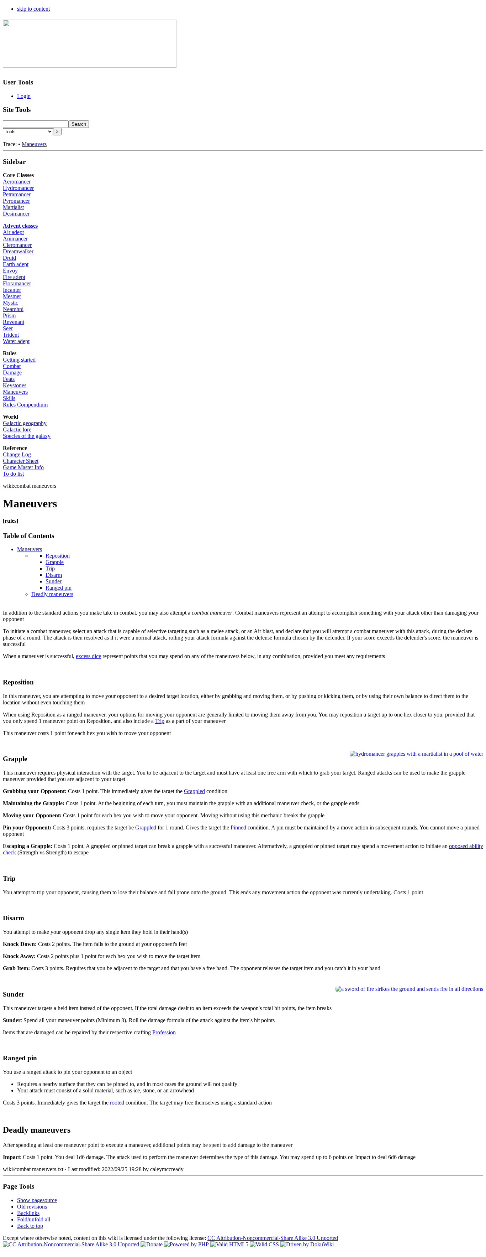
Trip (50, 568)
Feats (9, 379)
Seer (8, 328)
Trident (11, 335)
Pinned (238, 827)
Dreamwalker (18, 251)
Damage (12, 372)
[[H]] (89, 63)
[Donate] (152, 1244)
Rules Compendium (25, 405)
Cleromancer (17, 245)
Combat (12, 366)
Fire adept (14, 277)
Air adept (13, 232)
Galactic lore (17, 429)
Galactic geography (25, 423)
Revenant (13, 322)
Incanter (12, 290)
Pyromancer (16, 201)
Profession (164, 1032)
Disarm (54, 575)
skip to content (33, 9)
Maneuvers (34, 144)
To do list (13, 474)
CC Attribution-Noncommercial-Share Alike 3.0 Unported (272, 1238)
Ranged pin (59, 588)
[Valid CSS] (264, 1244)
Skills (9, 398)
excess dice (88, 656)
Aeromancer (17, 182)
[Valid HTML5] (229, 1244)
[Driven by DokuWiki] (307, 1244)
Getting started (19, 360)
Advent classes (20, 226)
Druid (9, 258)
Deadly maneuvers (52, 594)
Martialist (13, 207)
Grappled (194, 791)
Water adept (16, 341)
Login (24, 96)
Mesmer (12, 296)
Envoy (10, 271)
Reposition (58, 556)
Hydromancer (18, 188)
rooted (117, 1103)
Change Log (17, 454)
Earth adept (15, 264)
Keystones (14, 385)
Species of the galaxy (27, 436)
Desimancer (16, 214)
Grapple (55, 562)
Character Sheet (20, 461)
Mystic (10, 303)
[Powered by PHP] (186, 1244)
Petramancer (17, 194)
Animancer (15, 239)
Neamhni (13, 309)
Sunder (54, 581)
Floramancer (17, 283)
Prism (9, 315)
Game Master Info (23, 467)
